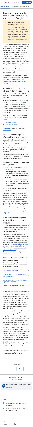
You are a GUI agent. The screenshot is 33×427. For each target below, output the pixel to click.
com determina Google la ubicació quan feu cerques (14, 81)
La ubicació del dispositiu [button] (10, 270)
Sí (12, 369)
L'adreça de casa (9, 122)
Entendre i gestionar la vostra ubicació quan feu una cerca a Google (18, 409)
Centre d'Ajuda (5, 6)
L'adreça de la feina (10, 124)
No (20, 369)
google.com (8, 169)
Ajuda (4, 399)
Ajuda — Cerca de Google (13, 2)
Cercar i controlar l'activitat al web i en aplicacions (16, 404)
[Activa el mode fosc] (15, 424)
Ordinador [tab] (7, 128)
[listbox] (8, 424)
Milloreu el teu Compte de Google (20, 6)
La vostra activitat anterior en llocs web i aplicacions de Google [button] (15, 281)
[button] (2, 2)
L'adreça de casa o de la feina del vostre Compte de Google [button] (15, 275)
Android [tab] (14, 128)
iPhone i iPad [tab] (22, 128)
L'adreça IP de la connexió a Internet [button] (14, 286)
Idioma (6, 421)
